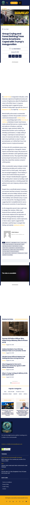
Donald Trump (7, 97)
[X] (13, 56)
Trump (26, 253)
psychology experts (14, 251)
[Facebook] (10, 56)
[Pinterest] (16, 56)
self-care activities (6, 253)
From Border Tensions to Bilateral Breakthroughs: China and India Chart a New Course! (7, 413)
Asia (2, 463)
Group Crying (5, 247)
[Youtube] (26, 501)
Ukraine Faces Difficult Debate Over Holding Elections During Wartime (13, 357)
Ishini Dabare (17, 48)
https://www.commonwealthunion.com (18, 234)
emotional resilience (19, 225)
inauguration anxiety (20, 247)
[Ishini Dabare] (10, 49)
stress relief (14, 253)
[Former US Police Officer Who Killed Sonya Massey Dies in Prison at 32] (15, 329)
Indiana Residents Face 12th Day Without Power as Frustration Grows (14, 350)
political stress (6, 251)
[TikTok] (16, 501)
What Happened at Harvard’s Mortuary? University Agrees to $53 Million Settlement (13, 365)
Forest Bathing (15, 246)
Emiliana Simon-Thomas (19, 244)
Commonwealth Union (15, 242)
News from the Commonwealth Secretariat (11, 457)
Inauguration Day (6, 109)
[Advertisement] (15, 78)
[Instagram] (10, 501)
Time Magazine (21, 253)
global (20, 246)
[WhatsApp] (20, 56)
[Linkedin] (13, 501)
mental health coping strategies (16, 249)
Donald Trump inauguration (8, 244)
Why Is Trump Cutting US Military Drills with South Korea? (14, 374)
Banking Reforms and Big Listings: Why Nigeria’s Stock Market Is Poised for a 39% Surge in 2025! (22, 413)
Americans (8, 242)
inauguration (11, 247)
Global (4, 8)
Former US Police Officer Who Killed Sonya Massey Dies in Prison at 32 (15, 340)
